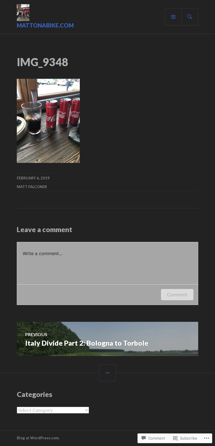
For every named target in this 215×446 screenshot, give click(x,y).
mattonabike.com (45, 25)
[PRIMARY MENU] (173, 17)
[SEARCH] (189, 17)
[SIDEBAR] (107, 372)
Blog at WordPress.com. (38, 438)
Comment (177, 294)
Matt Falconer (32, 186)
